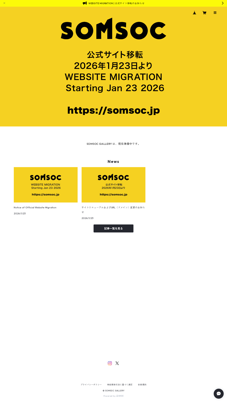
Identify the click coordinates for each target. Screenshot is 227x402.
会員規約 (142, 384)
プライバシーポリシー (91, 384)
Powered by (110, 396)
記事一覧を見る (113, 228)
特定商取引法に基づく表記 (120, 384)
